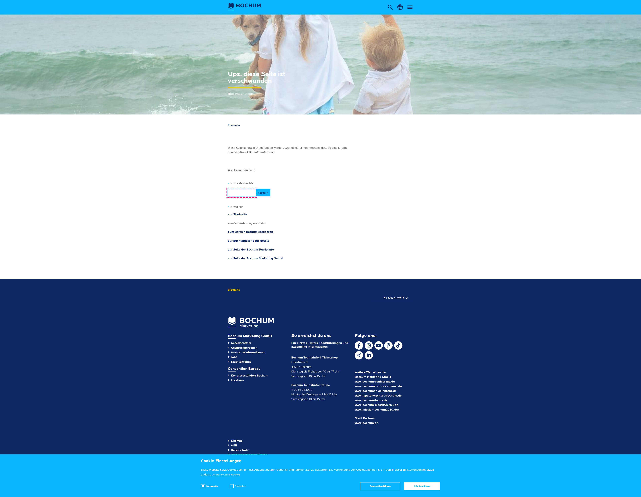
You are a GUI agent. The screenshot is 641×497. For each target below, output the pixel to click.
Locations (237, 380)
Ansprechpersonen (244, 348)
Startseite (234, 125)
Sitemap (237, 441)
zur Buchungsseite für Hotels (248, 241)
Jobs (234, 357)
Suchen (263, 193)
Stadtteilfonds (241, 362)
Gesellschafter (241, 343)
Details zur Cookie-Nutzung (226, 474)
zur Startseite (237, 214)
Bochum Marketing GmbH (250, 336)
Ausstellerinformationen (248, 352)
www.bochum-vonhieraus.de (375, 382)
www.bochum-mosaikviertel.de (376, 405)
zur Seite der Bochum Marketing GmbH (255, 258)
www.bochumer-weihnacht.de (376, 391)
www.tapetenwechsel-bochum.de (378, 396)
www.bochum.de (366, 423)
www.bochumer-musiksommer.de (378, 386)
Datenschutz (240, 450)
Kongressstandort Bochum (249, 376)
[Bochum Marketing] (244, 7)
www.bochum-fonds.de (371, 400)
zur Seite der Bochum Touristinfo (251, 250)
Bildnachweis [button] (394, 298)
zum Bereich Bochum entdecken (250, 232)
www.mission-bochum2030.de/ (377, 410)
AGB (234, 445)
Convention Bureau (244, 368)
